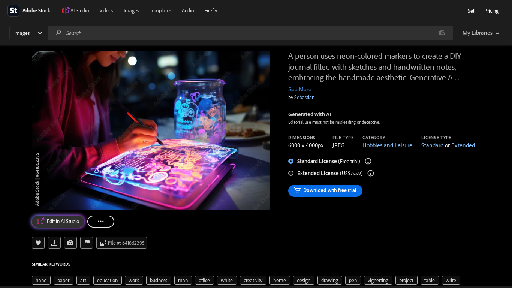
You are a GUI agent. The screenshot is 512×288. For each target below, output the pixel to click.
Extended (463, 145)
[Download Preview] (54, 243)
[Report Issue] (86, 243)
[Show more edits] (100, 222)
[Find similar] (442, 33)
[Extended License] (370, 173)
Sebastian (304, 97)
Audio (188, 10)
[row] (41, 280)
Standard (432, 145)
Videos (106, 10)
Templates (160, 10)
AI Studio (79, 10)
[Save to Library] (38, 243)
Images (131, 10)
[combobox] (250, 33)
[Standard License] (368, 161)
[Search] (58, 33)
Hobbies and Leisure (387, 145)
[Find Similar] (70, 243)
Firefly (210, 10)
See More (299, 89)
